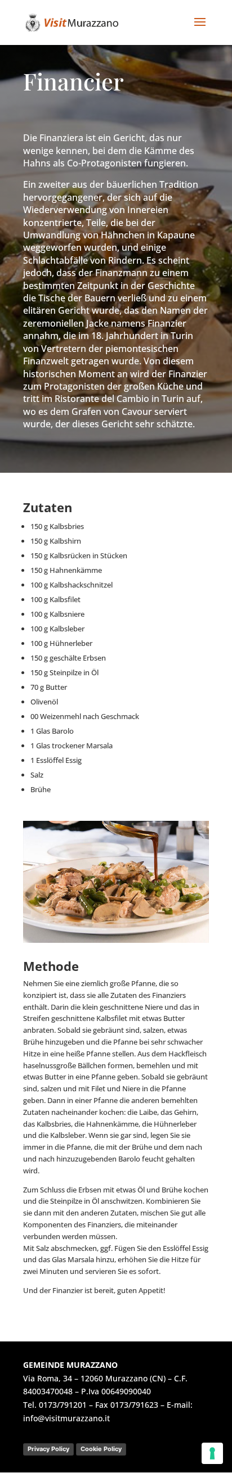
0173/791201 (63, 1404)
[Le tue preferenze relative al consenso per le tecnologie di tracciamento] (212, 1453)
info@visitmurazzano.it (66, 1418)
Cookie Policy (101, 1449)
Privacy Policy (48, 1449)
